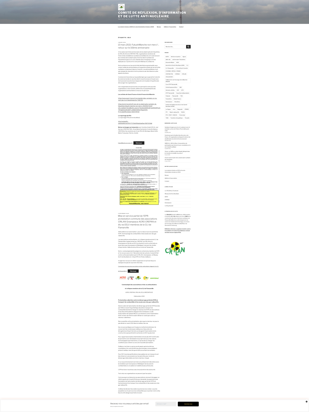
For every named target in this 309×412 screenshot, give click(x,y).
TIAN (167, 118)
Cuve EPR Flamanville (171, 84)
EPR (182, 90)
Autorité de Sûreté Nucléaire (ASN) (175, 65)
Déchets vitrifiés (170, 90)
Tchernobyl (182, 115)
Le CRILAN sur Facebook (171, 190)
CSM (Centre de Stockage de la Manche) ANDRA (176, 80)
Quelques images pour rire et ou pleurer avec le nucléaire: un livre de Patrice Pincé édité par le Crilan (177, 128)
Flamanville (175, 96)
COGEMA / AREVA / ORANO (173, 71)
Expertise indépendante (182, 93)
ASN (177, 62)
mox (174, 109)
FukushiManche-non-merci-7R (125, 143)
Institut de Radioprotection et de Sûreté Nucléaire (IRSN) (176, 105)
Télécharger (139, 143)
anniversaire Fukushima (178, 59)
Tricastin (187, 118)
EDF (178, 90)
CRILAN (184, 74)
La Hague (168, 109)
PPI (167, 112)
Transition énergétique (176, 118)
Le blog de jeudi (169, 205)
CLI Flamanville (170, 68)
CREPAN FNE (169, 74)
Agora (184, 56)
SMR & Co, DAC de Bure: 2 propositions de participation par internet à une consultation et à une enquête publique (177, 145)
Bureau (159, 27)
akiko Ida (168, 59)
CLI (187, 65)
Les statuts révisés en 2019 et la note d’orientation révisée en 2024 (136, 27)
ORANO (187, 109)
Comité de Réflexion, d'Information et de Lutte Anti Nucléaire (152, 14)
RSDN (183, 112)
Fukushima (168, 99)
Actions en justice (175, 56)
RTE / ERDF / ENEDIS (171, 115)
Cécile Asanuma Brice (171, 87)
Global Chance (177, 99)
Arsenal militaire (170, 62)
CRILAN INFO (169, 77)
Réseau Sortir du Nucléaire (172, 193)
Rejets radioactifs (174, 112)
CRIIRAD (177, 74)
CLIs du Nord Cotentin (182, 68)
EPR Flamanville (170, 93)
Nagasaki (179, 109)
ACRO (167, 56)
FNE (181, 96)
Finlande (168, 96)
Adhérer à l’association (170, 27)
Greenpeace (169, 101)
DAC (180, 87)
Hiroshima (177, 101)
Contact (181, 27)
